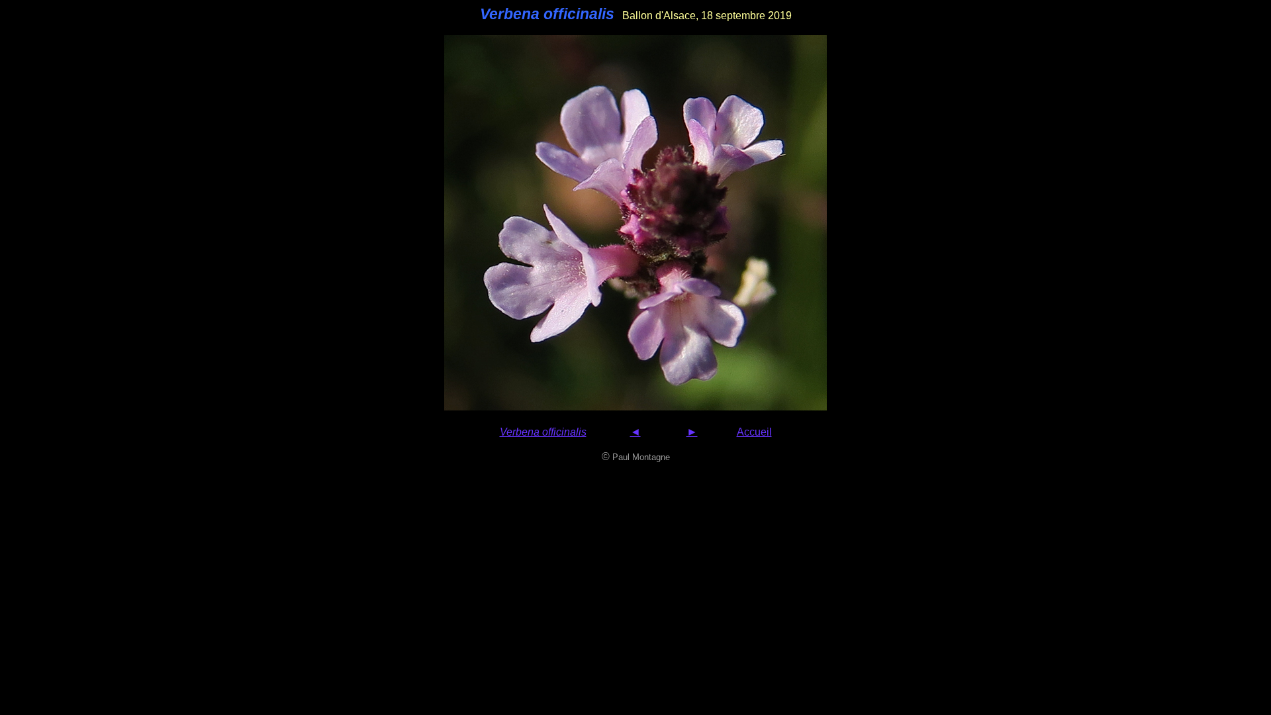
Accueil (754, 432)
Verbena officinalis (543, 432)
